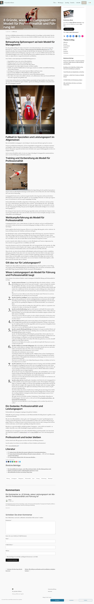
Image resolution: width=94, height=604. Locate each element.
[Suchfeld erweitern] (84, 2)
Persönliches (65, 51)
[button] (6, 461)
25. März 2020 (11, 501)
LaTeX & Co (65, 47)
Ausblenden (71, 600)
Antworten (8, 507)
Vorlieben (85, 600)
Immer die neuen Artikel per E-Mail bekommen (16, 536)
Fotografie (65, 44)
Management (20, 478)
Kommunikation (66, 45)
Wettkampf (50, 478)
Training (37, 478)
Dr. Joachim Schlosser (9, 2)
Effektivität (15, 31)
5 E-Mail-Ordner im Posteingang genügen (72, 80)
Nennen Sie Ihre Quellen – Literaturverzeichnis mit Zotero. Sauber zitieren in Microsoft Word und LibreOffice (73, 62)
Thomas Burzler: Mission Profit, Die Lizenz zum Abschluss (22, 457)
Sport (33, 478)
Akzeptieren (57, 600)
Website (7, 550)
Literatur (65, 49)
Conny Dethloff (34, 432)
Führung (8, 478)
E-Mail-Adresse (9, 544)
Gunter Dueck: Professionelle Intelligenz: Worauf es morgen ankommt (25, 454)
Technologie (65, 53)
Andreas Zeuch (23, 432)
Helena (9, 499)
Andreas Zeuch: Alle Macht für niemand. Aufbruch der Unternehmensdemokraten (28, 452)
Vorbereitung (43, 478)
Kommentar (9, 520)
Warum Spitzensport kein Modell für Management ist (37, 49)
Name (7, 538)
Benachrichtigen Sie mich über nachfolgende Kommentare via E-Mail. (22, 556)
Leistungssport (14, 478)
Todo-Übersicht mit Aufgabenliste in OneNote (73, 72)
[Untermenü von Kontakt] (74, 2)
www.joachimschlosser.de (13, 445)
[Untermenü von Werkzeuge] (63, 2)
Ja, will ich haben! (69, 29)
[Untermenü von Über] (56, 2)
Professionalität (28, 478)
